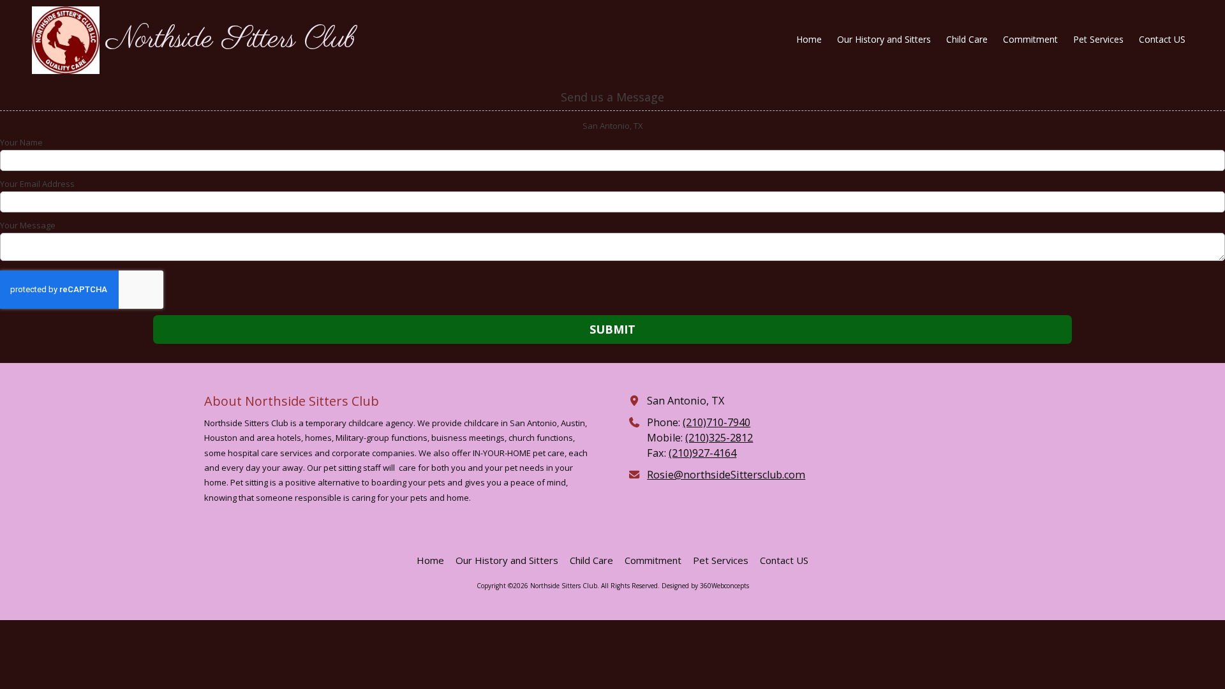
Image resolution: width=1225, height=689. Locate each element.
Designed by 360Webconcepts (705, 585)
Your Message (28, 225)
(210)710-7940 (716, 422)
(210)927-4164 (702, 453)
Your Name (21, 142)
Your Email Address (37, 184)
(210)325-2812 (719, 438)
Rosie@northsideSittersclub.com (726, 475)
